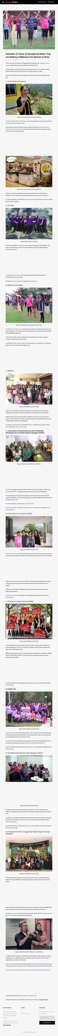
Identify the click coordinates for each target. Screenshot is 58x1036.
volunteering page (34, 683)
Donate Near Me (42, 2)
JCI (6, 275)
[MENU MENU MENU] (3, 2)
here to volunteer (17, 281)
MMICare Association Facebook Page (26, 995)
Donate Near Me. (43, 999)
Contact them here (10, 595)
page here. (28, 825)
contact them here (30, 747)
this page (29, 199)
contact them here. (29, 503)
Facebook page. (10, 685)
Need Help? (51, 2)
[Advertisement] (29, 144)
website (45, 199)
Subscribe (47, 1022)
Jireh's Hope (27, 1013)
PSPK (7, 489)
